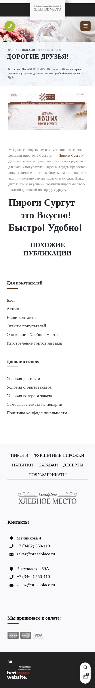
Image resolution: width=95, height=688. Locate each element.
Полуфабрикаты (47, 474)
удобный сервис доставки (69, 73)
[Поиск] (85, 668)
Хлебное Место (20, 69)
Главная (13, 49)
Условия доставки (23, 378)
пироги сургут (15, 73)
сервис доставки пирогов (39, 73)
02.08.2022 (39, 69)
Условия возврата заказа (29, 395)
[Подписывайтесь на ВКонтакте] (10, 662)
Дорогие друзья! (38, 56)
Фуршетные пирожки (59, 455)
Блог (11, 300)
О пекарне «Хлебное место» (33, 334)
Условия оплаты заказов (29, 387)
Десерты (73, 464)
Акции (13, 308)
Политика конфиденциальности (37, 412)
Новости (28, 49)
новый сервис (73, 69)
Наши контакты (21, 317)
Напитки (22, 464)
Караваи (48, 464)
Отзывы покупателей (26, 325)
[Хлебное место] (47, 7)
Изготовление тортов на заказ (35, 343)
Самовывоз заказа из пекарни (34, 404)
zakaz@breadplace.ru (36, 553)
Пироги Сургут (70, 155)
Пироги (19, 455)
